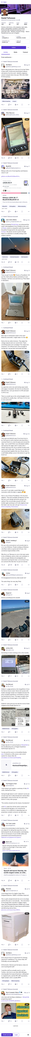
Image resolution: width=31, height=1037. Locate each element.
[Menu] (28, 47)
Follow (14, 47)
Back (4, 2)
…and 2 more (4, 259)
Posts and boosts (6, 57)
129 (2, 24)
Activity (6, 52)
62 (9, 24)
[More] (29, 105)
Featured (25, 52)
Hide (27, 80)
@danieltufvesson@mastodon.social (10, 20)
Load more (15, 1026)
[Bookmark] (22, 105)
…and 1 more (4, 208)
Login (16, 1035)
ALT (27, 97)
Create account (7, 1035)
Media (15, 52)
